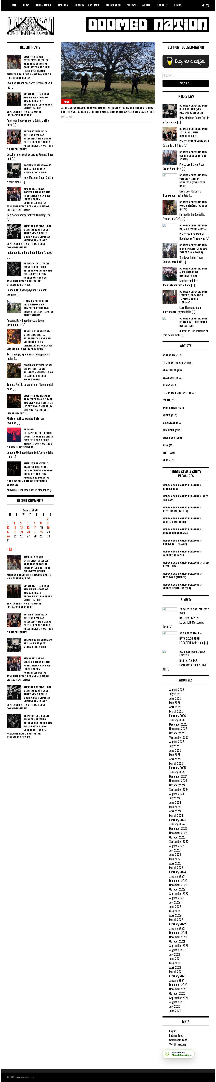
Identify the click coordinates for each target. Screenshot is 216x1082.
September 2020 (178, 998)
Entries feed (176, 1035)
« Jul (9, 549)
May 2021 (174, 963)
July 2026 (174, 694)
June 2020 (175, 1011)
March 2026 (176, 711)
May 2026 (175, 702)
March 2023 (176, 867)
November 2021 (178, 937)
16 (48, 527)
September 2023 (178, 841)
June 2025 (175, 750)
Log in (172, 1031)
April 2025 (175, 759)
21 (35, 532)
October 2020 (177, 993)
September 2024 (178, 789)
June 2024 (175, 802)
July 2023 (174, 850)
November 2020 (178, 989)
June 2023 (175, 854)
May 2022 (175, 911)
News (26, 5)
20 (28, 532)
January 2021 (176, 980)
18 (15, 532)
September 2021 (178, 945)
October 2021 (177, 941)
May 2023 (175, 859)
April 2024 (175, 811)
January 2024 (177, 824)
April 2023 (175, 863)
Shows (131, 5)
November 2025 (178, 728)
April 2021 (175, 967)
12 (21, 527)
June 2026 (175, 698)
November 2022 (178, 885)
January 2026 (177, 720)
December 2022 (178, 880)
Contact (162, 5)
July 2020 (174, 1006)
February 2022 (177, 924)
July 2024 (174, 798)
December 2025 (178, 724)
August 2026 (176, 689)
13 (28, 527)
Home (13, 5)
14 (35, 527)
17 (8, 532)
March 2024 (176, 815)
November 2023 (178, 833)
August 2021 (176, 950)
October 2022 (177, 889)
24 (8, 536)
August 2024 (176, 794)
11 (15, 527)
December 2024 (178, 776)
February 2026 (177, 715)
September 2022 (178, 893)
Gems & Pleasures (87, 5)
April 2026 (175, 707)
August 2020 (176, 1002)
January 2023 (177, 876)
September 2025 (178, 737)
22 (41, 532)
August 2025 (176, 741)
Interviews (43, 5)
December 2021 (178, 932)
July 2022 (174, 902)
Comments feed (178, 1040)
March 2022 (176, 919)
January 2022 (177, 928)
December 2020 (178, 984)
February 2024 (177, 820)
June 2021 (175, 958)
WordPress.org (177, 1044)
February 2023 (177, 872)
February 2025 (177, 767)
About (146, 5)
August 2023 (176, 846)
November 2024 (178, 780)
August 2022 (176, 898)
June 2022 (175, 906)
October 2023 (177, 837)
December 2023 (178, 828)
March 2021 (176, 971)
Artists (63, 5)
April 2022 (175, 915)
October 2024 (177, 785)
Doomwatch (113, 5)
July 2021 (174, 954)
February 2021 (177, 976)
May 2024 (175, 807)
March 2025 (176, 763)
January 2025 (177, 772)
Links (178, 5)
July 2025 (174, 746)
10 (8, 527)
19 (21, 532)
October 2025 (177, 733)
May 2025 (175, 754)
